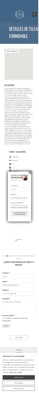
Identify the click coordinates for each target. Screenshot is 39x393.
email (13, 194)
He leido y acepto (19, 206)
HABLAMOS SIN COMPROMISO (19, 213)
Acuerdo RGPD (17, 203)
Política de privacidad (19, 208)
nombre (14, 186)
